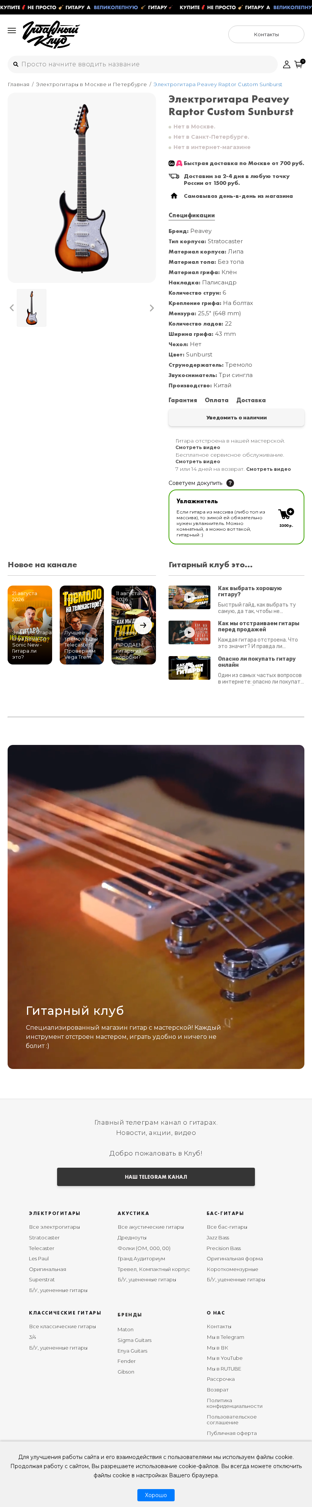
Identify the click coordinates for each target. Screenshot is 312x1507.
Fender (127, 1361)
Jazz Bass (218, 1237)
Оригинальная (47, 1269)
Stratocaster (44, 1237)
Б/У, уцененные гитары (58, 1290)
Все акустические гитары (151, 1227)
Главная (19, 84)
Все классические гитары (62, 1326)
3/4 (32, 1337)
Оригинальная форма (235, 1258)
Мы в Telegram (225, 1337)
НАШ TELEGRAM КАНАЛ (156, 1176)
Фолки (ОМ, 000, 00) (144, 1248)
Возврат (218, 1390)
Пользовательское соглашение (232, 1420)
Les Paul (39, 1258)
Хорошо (156, 1495)
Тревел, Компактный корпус (154, 1269)
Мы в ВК (217, 1348)
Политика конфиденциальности (235, 1403)
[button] (12, 308)
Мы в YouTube (225, 1358)
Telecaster (41, 1248)
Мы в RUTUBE (224, 1369)
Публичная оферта (232, 1433)
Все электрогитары (54, 1227)
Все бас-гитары (227, 1227)
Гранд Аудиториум (141, 1258)
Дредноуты (132, 1237)
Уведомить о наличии (236, 417)
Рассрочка (221, 1379)
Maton (126, 1329)
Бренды (130, 1314)
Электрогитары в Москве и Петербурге (91, 84)
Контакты (219, 1326)
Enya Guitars (132, 1351)
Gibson (126, 1372)
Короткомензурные (232, 1269)
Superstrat (42, 1279)
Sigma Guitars (134, 1340)
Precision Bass (224, 1248)
